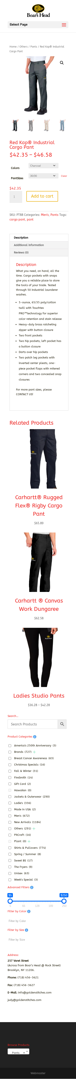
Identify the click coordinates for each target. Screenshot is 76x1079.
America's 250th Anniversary (35, 745)
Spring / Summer (27, 854)
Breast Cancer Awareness (34, 758)
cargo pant (17, 219)
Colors (15, 168)
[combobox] (18, 1051)
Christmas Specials (29, 764)
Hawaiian (22, 790)
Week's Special (26, 879)
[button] (62, 63)
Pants (33, 46)
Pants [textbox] (17, 1052)
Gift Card (22, 783)
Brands (22, 751)
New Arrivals (27, 822)
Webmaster (38, 1073)
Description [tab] (21, 237)
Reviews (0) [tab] (21, 252)
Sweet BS (23, 860)
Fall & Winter (26, 771)
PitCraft (22, 834)
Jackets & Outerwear (32, 796)
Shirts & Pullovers (30, 847)
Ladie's (22, 803)
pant (30, 219)
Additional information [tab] (29, 245)
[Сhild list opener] (34, 752)
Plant (20, 841)
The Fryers (23, 866)
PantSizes (17, 178)
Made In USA (25, 809)
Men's (45, 215)
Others (23, 46)
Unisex (21, 873)
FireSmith (23, 777)
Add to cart (42, 196)
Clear (64, 176)
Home (13, 46)
